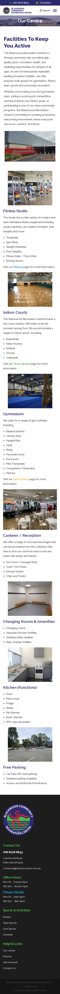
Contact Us (9, 968)
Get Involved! (10, 962)
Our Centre (9, 950)
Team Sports (10, 923)
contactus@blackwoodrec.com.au (22, 868)
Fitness (6, 917)
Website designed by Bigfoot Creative (30, 990)
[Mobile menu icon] (55, 11)
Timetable (45, 2)
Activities (8, 934)
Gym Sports (9, 928)
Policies (7, 956)
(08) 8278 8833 (21, 2)
